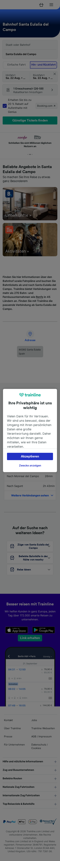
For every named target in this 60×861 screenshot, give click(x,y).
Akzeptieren (30, 456)
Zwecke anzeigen (30, 465)
